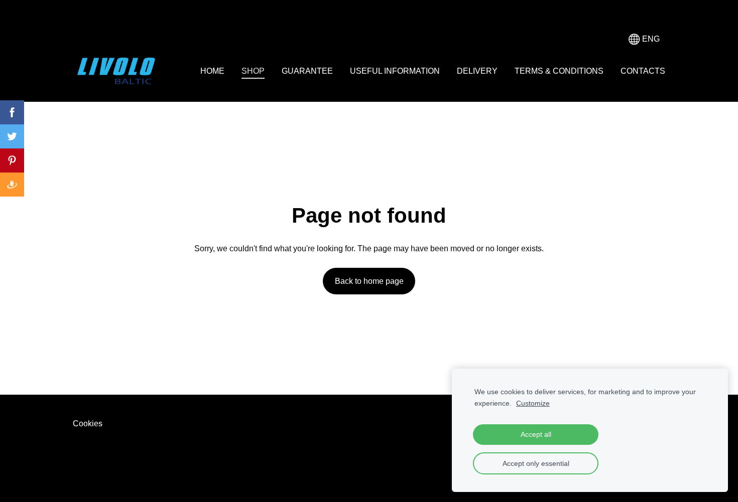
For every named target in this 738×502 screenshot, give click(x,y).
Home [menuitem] (212, 71)
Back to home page (369, 281)
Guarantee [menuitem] (307, 71)
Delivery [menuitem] (477, 71)
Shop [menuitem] (253, 71)
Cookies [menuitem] (87, 423)
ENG (650, 39)
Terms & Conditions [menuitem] (559, 71)
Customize (533, 403)
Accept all (536, 434)
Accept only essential (536, 463)
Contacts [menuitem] (643, 71)
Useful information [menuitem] (395, 71)
